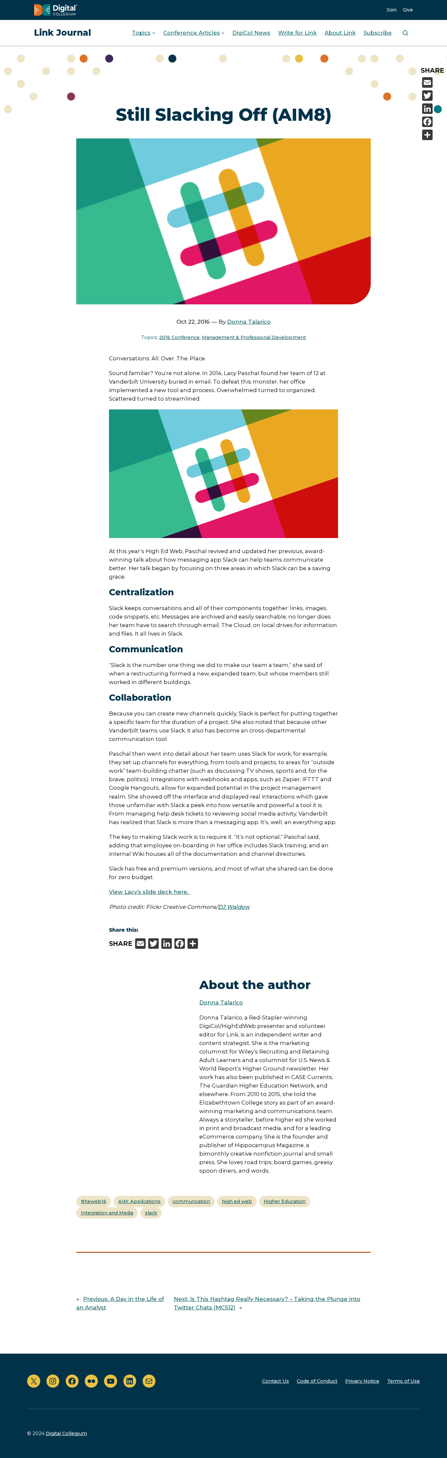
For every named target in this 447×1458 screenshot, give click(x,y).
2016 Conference (179, 337)
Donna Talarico (249, 321)
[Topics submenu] (153, 32)
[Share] (433, 134)
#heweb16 (93, 1201)
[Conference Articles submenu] (222, 32)
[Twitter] (433, 95)
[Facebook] (433, 121)
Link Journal (62, 32)
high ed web (237, 1201)
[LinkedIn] (433, 108)
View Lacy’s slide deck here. (149, 892)
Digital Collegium (66, 1433)
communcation (191, 1201)
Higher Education (285, 1201)
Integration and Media (107, 1213)
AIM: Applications (139, 1201)
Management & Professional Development (254, 337)
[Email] (433, 82)
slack (151, 1213)
